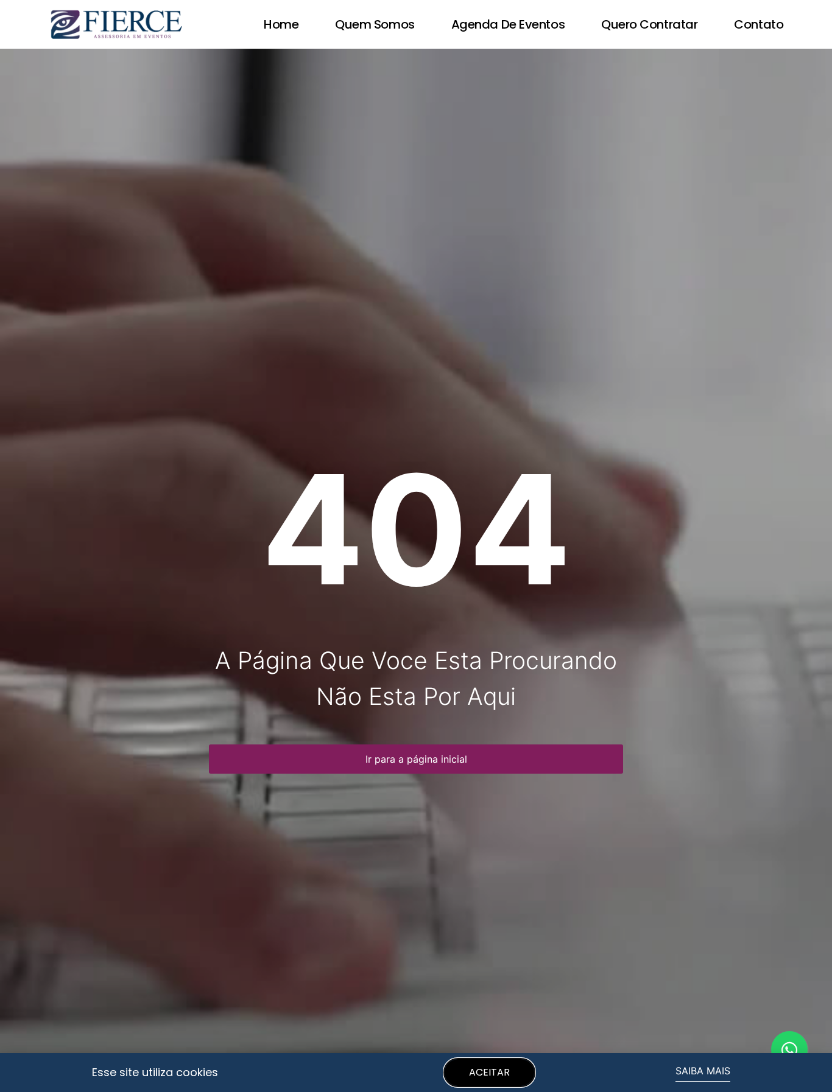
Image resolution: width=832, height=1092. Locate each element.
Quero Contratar (649, 24)
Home (281, 24)
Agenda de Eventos (508, 24)
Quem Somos (375, 24)
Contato (758, 24)
